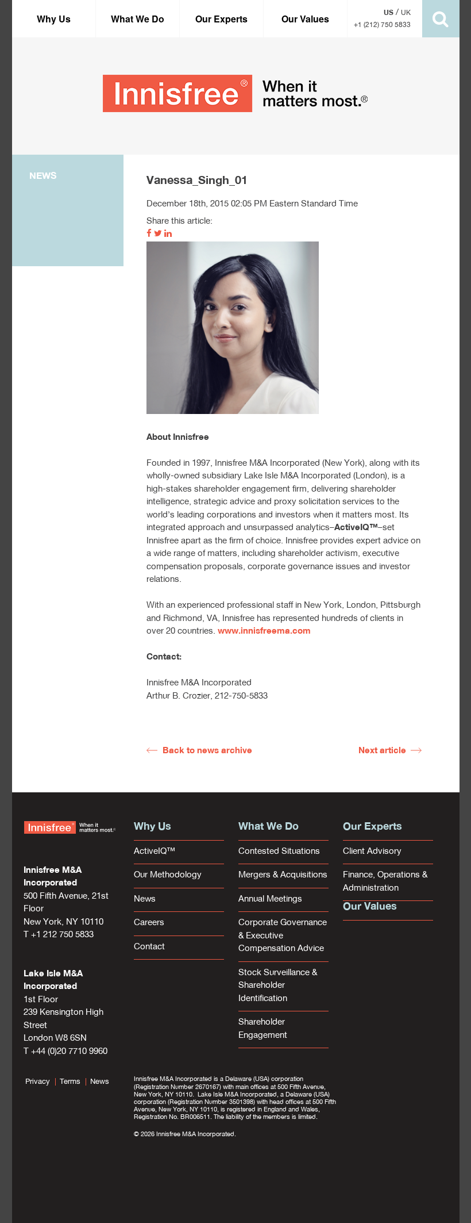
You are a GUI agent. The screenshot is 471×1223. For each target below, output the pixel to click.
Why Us (54, 18)
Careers (149, 923)
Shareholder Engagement (262, 1029)
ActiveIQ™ (154, 852)
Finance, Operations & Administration (385, 882)
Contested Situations (279, 852)
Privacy (37, 1082)
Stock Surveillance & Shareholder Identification (277, 986)
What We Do (137, 18)
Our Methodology (168, 875)
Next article (382, 751)
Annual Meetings (270, 899)
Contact (149, 947)
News (145, 899)
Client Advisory (372, 852)
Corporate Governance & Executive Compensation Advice (282, 936)
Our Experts (221, 18)
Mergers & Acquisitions (282, 875)
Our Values (305, 18)
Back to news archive (207, 751)
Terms (70, 1082)
